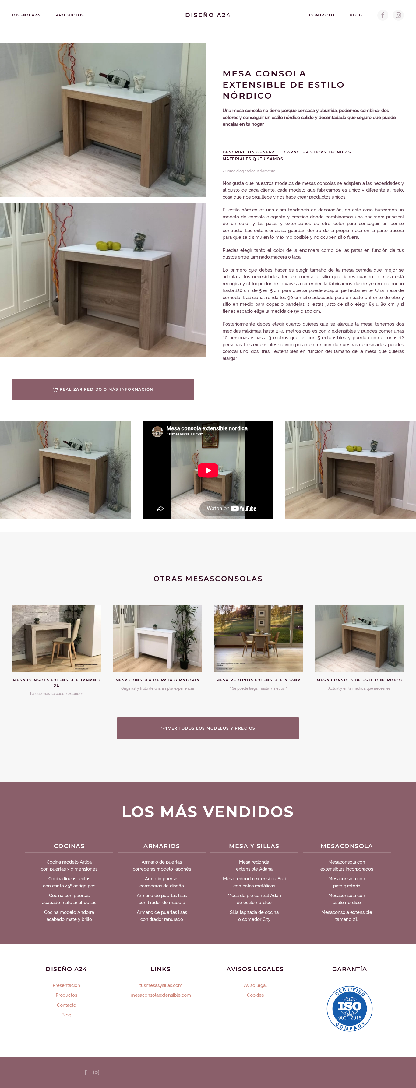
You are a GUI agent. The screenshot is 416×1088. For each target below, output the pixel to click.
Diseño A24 (26, 15)
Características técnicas (317, 152)
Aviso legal (255, 985)
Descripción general (250, 152)
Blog (356, 15)
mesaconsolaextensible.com (161, 995)
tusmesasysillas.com (160, 985)
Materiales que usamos (253, 159)
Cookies (255, 995)
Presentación (66, 985)
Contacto (321, 15)
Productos (69, 15)
